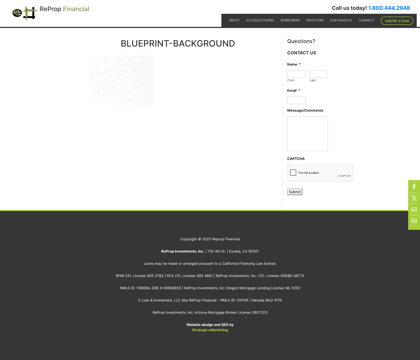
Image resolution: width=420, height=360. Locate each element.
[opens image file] (121, 80)
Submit (295, 192)
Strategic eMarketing (210, 330)
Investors (315, 20)
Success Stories (260, 20)
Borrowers (290, 20)
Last (313, 80)
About (234, 20)
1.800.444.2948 (389, 8)
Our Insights (341, 20)
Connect (366, 20)
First (290, 80)
